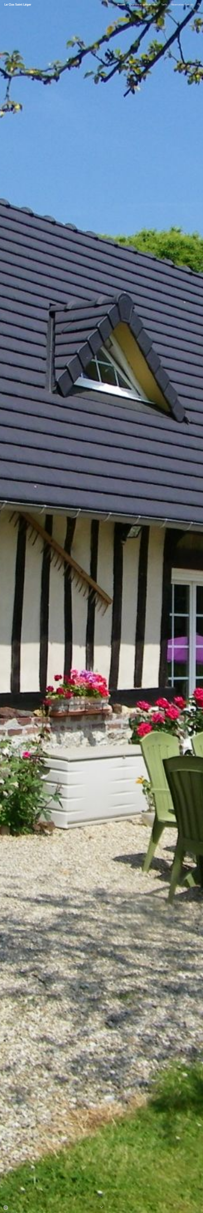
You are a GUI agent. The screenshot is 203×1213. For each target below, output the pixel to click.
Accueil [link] (121, 4)
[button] (199, 4)
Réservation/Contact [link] (182, 4)
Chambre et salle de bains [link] (143, 4)
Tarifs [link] (164, 4)
